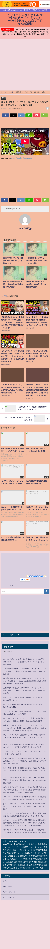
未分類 (4, 98)
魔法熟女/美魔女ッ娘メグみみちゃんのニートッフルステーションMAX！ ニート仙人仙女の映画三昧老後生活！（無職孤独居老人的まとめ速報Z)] (24, 680)
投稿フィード (7, 886)
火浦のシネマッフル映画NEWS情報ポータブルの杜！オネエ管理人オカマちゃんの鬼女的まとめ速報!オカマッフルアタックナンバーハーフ (24, 761)
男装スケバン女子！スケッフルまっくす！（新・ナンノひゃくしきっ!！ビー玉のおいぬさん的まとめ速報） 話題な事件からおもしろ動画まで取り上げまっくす (24, 727)
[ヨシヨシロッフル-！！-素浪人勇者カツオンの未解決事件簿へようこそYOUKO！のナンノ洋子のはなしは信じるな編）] (24, 806)
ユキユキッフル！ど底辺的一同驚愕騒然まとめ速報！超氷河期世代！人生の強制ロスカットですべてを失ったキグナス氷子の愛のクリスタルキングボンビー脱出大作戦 (24, 822)
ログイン (6, 881)
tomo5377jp (25, 228)
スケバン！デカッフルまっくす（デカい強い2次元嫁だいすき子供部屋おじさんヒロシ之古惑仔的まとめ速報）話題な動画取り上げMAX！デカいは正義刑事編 (25, 789)
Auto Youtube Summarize (21, 158)
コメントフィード (9, 892)
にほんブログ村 (7, 585)
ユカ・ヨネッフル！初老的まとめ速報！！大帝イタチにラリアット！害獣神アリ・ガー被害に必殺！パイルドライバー (24, 770)
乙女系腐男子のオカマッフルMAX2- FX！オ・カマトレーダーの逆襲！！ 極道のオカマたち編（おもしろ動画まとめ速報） (24, 671)
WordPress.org (8, 897)
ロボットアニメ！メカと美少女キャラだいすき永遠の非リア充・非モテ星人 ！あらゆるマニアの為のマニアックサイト (24, 737)
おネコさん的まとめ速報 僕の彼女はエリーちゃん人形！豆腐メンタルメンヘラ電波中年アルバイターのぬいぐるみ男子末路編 (24, 661)
